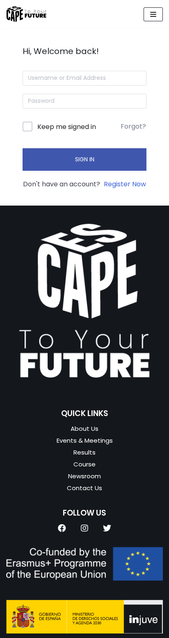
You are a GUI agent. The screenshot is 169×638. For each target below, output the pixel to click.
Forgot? (133, 126)
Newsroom (84, 476)
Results (84, 452)
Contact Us (84, 488)
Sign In (84, 159)
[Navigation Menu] (153, 14)
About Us (84, 428)
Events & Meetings (85, 440)
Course (84, 464)
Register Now (125, 184)
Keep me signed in (66, 126)
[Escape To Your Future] (26, 14)
